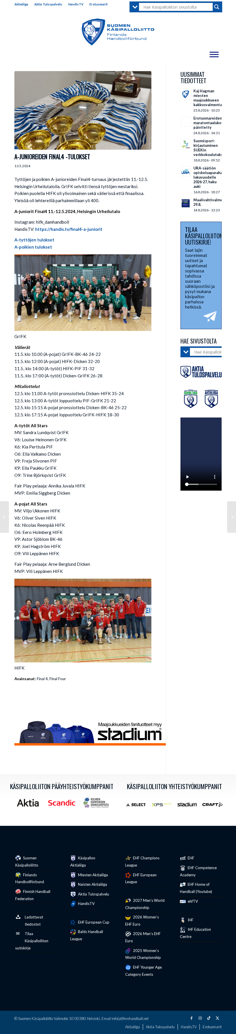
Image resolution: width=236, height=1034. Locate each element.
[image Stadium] (189, 806)
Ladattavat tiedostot (34, 920)
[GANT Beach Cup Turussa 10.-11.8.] (231, 517)
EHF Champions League (142, 861)
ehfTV (192, 901)
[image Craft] (214, 806)
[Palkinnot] (82, 110)
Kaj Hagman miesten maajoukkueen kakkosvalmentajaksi (211, 98)
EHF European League (141, 878)
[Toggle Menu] (214, 54)
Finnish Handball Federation (32, 895)
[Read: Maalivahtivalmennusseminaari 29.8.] (185, 203)
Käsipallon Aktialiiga (82, 861)
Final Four (58, 678)
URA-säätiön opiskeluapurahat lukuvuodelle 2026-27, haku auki (208, 177)
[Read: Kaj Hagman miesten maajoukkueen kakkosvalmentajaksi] (185, 94)
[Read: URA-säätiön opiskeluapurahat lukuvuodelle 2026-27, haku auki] (185, 171)
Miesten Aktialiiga (92, 875)
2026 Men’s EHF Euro (143, 937)
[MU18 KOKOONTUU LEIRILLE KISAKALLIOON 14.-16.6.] (4, 517)
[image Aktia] (30, 805)
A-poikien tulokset (33, 246)
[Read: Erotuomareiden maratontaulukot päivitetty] (185, 121)
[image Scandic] (64, 805)
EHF (190, 858)
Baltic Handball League (86, 935)
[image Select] (138, 806)
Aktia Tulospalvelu (48, 4)
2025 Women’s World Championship (143, 954)
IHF (190, 920)
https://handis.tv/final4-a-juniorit (68, 229)
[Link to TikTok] (208, 1018)
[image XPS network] (163, 806)
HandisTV (75, 4)
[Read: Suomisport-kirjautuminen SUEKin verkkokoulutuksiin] (185, 144)
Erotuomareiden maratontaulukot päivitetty (208, 123)
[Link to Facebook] (191, 1018)
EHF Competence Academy (198, 871)
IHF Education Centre (195, 933)
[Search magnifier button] (217, 7)
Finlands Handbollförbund (29, 878)
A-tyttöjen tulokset (34, 239)
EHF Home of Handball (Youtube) (196, 888)
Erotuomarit (99, 4)
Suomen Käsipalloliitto (26, 861)
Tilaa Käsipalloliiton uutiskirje (31, 940)
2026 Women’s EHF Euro (142, 920)
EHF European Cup (93, 922)
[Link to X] (217, 1018)
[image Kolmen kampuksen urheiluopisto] (98, 805)
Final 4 (42, 678)
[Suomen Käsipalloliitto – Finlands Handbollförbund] (118, 32)
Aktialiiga (21, 4)
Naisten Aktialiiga (92, 884)
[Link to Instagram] (200, 1018)
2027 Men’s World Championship (145, 904)
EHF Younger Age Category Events (143, 971)
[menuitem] (22, 4)
